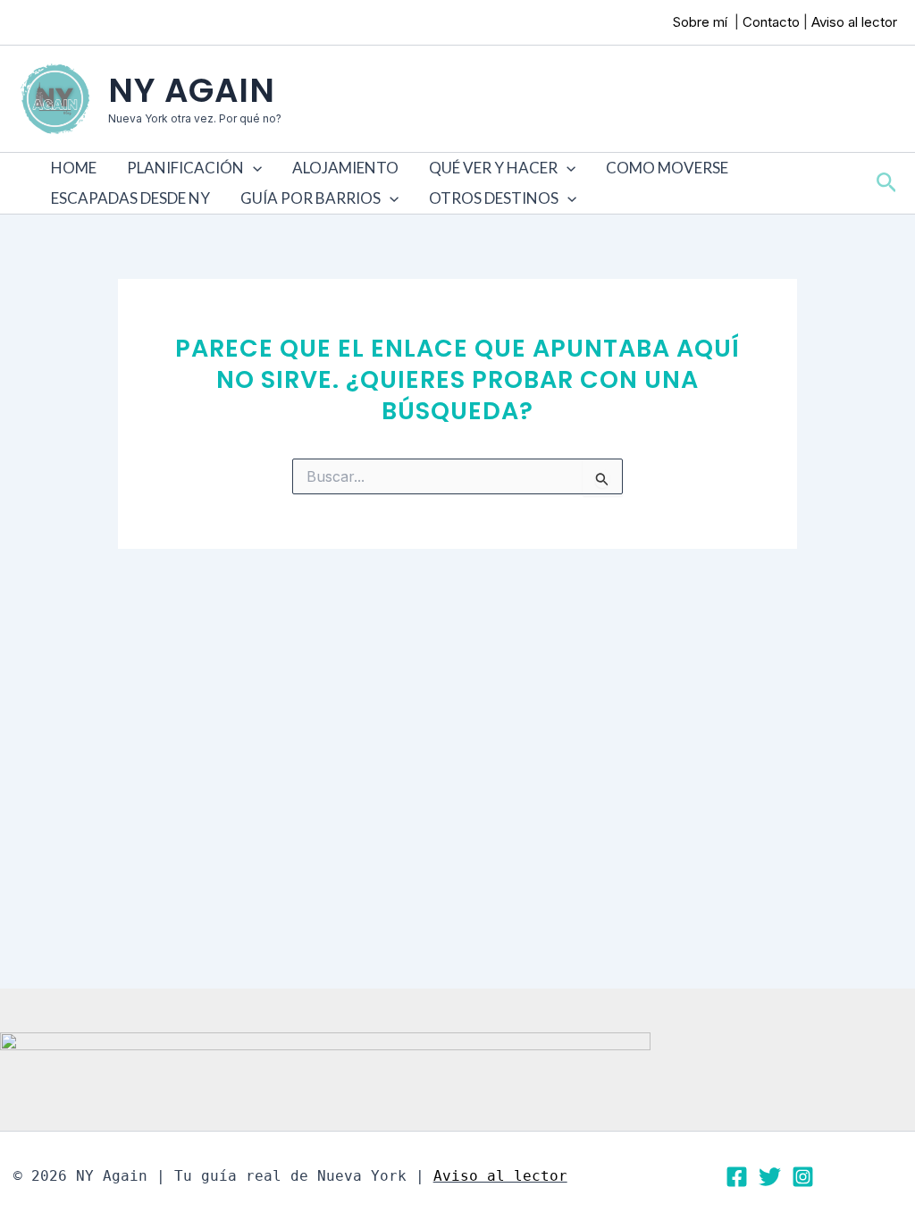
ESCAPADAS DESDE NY (130, 198)
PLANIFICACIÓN (185, 167)
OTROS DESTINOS (493, 198)
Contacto (771, 21)
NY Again (191, 90)
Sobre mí (702, 21)
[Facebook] (737, 1177)
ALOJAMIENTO (345, 167)
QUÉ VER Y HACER (493, 167)
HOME (74, 167)
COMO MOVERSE (667, 167)
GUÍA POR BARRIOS (310, 198)
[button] (253, 168)
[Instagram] (803, 1177)
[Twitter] (770, 1177)
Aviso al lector (854, 21)
